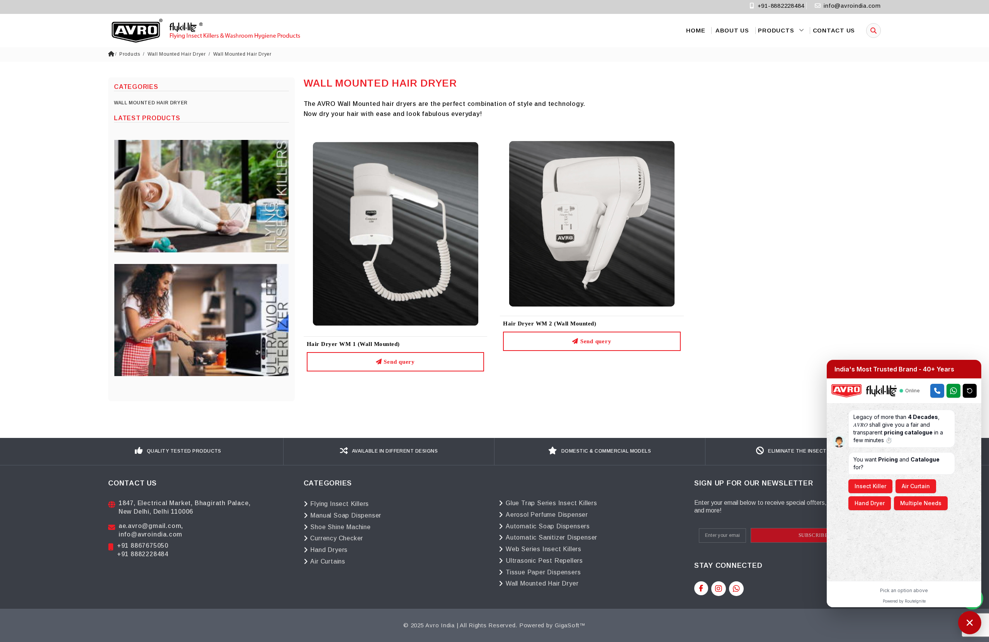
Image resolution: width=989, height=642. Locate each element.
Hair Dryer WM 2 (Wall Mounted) (549, 323)
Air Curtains (327, 561)
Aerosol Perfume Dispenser (547, 514)
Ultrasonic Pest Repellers (544, 560)
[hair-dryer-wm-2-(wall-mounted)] (592, 223)
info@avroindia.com (852, 5)
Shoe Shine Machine (340, 527)
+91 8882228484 (142, 554)
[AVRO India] (204, 30)
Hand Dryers (329, 550)
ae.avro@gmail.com (150, 526)
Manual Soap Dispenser (345, 515)
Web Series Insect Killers (543, 549)
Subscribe (813, 535)
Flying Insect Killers (339, 504)
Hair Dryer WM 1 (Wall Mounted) (353, 344)
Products (129, 54)
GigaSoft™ (570, 625)
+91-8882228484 (780, 5)
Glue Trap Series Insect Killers (551, 503)
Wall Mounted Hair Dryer (177, 54)
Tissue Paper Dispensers (543, 572)
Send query (398, 362)
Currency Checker (336, 538)
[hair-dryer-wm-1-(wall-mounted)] (396, 233)
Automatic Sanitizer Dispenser (551, 537)
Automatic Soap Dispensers (548, 526)
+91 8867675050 (142, 545)
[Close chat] (969, 622)
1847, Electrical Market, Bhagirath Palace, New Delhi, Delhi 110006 (185, 507)
